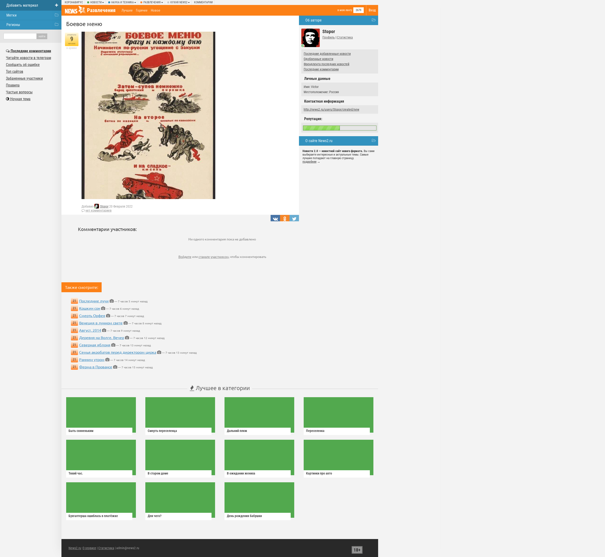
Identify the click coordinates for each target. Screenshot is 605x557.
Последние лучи (94, 300)
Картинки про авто (319, 473)
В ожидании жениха (241, 473)
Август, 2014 (90, 330)
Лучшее (127, 10)
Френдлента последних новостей (326, 64)
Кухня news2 (178, 2)
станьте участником (214, 256)
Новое (155, 10)
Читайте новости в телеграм (28, 58)
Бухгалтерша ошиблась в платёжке (93, 516)
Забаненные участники (24, 78)
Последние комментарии (321, 69)
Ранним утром (91, 359)
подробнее (309, 161)
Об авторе (313, 20)
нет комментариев (99, 210)
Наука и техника (122, 2)
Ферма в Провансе (95, 366)
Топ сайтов (14, 71)
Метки (11, 15)
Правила (13, 85)
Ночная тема (19, 99)
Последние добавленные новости (327, 54)
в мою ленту (344, 10)
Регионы (13, 24)
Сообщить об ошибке (23, 64)
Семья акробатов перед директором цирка (117, 352)
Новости (96, 2)
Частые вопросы (19, 92)
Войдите (184, 256)
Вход (372, 10)
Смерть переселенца (162, 431)
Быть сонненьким (81, 431)
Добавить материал (22, 5)
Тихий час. (76, 473)
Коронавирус (74, 2)
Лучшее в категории (222, 387)
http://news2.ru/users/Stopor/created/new (331, 109)
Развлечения (152, 2)
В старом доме (158, 473)
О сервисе (89, 548)
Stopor (104, 206)
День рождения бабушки (244, 516)
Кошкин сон (89, 308)
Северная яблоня (94, 344)
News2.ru (75, 548)
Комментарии (203, 2)
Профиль (328, 37)
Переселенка (315, 431)
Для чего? (154, 516)
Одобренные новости (318, 59)
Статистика (345, 37)
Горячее (141, 10)
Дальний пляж (237, 431)
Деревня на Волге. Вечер (101, 337)
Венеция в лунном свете (101, 322)
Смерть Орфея (92, 315)
